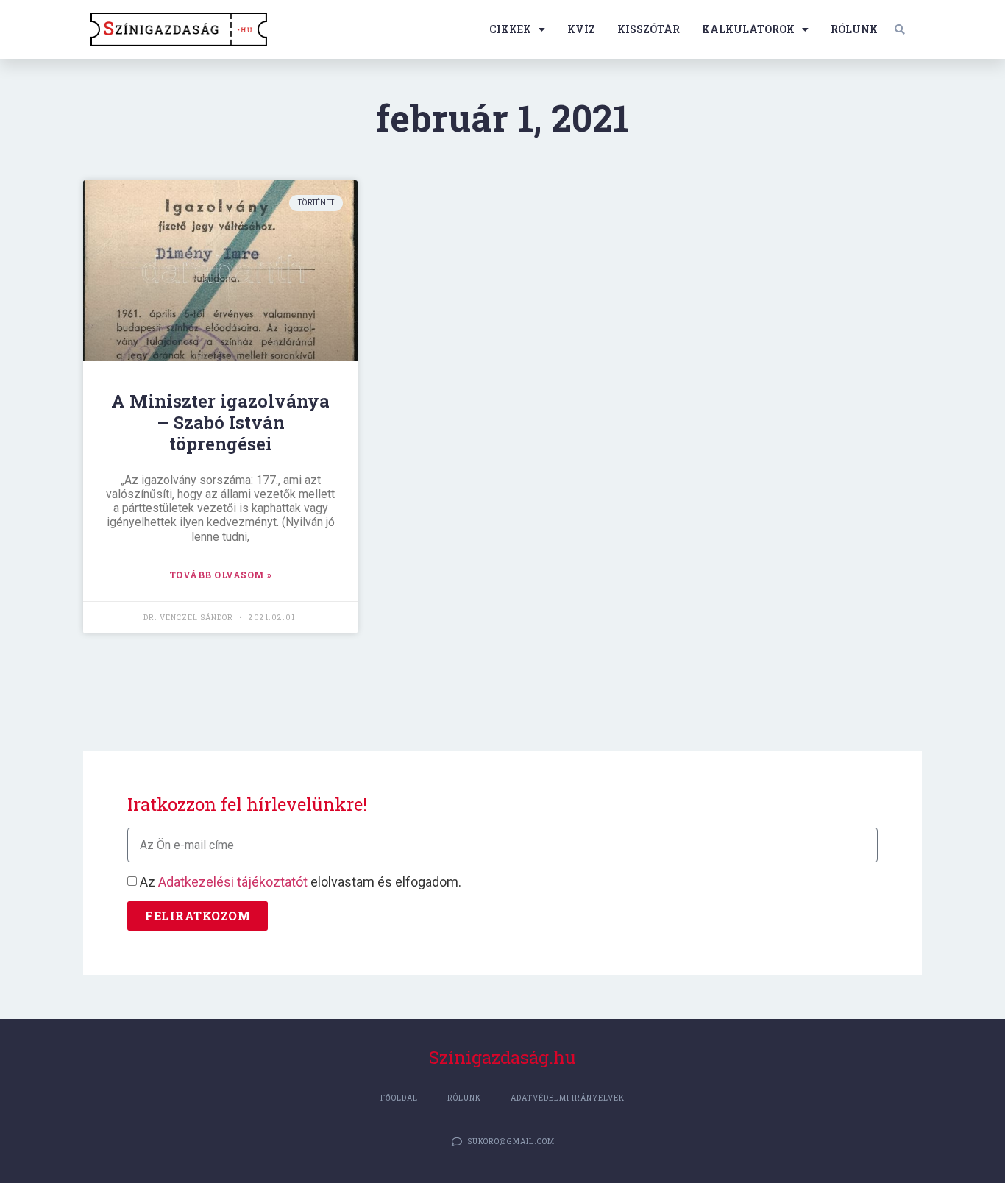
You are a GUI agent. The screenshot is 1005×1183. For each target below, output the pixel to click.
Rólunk (854, 29)
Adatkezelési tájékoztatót (233, 881)
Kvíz (581, 29)
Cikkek (510, 29)
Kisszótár (648, 29)
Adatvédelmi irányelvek (568, 1098)
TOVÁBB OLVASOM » (220, 574)
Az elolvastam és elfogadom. (300, 881)
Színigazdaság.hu (502, 1057)
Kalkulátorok (748, 29)
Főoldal (399, 1098)
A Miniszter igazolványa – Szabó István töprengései (220, 422)
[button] (900, 29)
